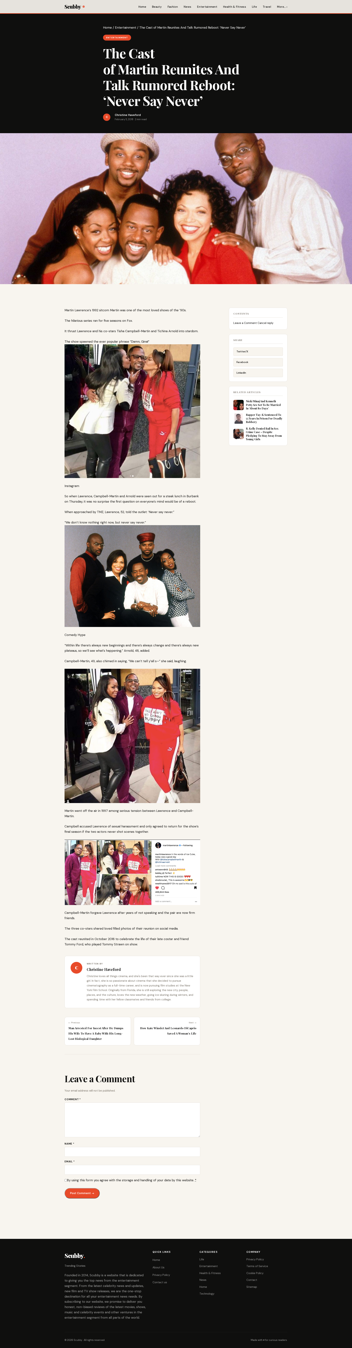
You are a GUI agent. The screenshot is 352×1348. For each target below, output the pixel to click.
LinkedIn (241, 372)
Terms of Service (257, 1266)
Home (142, 7)
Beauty (157, 7)
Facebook (242, 362)
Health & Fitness (234, 7)
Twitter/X (242, 351)
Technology (206, 1294)
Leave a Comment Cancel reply (253, 323)
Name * (69, 1143)
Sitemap (251, 1287)
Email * (70, 1161)
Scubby (73, 6)
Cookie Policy (254, 1273)
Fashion (173, 7)
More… (281, 7)
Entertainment (207, 7)
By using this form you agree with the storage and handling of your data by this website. (131, 1180)
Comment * (73, 1099)
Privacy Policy (161, 1275)
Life (254, 7)
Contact (251, 1280)
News (187, 7)
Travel (267, 7)
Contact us (160, 1282)
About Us (158, 1267)
